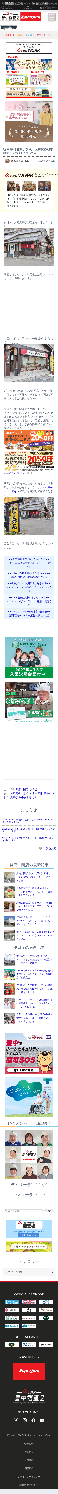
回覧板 (20, 35)
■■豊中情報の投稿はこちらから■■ (29, 559)
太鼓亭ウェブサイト (14, 473)
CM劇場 (30, 35)
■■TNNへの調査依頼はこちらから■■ (29, 573)
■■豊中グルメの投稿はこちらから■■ (29, 583)
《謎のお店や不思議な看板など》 (29, 577)
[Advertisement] (29, 754)
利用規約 (29, 1468)
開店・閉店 (21, 789)
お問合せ (29, 1452)
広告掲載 (29, 1460)
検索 (49, 1211)
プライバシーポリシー (29, 1477)
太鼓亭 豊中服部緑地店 (23, 797)
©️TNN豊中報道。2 (29, 1485)
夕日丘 (33, 789)
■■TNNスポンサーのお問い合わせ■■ (29, 611)
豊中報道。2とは (45, 35)
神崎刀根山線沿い (20, 793)
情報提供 (9, 35)
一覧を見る (49, 848)
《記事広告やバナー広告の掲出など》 (29, 615)
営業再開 (37, 793)
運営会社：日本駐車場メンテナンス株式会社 (29, 1435)
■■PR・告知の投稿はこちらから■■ (29, 597)
